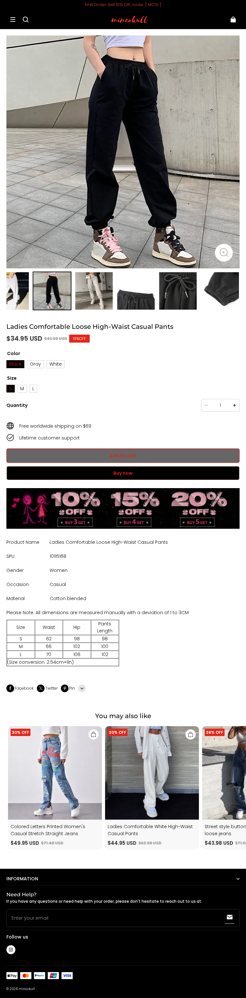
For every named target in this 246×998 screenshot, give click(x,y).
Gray (35, 364)
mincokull (27, 988)
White (55, 364)
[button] (12, 19)
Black (15, 364)
